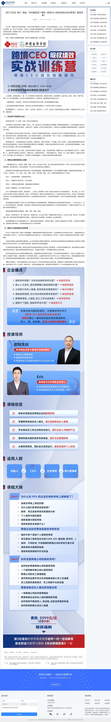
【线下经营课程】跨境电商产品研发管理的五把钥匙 (99, 18)
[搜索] (106, 3)
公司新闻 (34, 19)
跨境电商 (94, 54)
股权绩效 (26, 652)
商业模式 (103, 71)
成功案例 (44, 3)
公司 (103, 57)
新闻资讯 (64, 3)
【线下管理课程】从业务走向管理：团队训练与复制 (99, 42)
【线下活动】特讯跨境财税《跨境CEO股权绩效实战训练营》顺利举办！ (67, 663)
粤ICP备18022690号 (77, 719)
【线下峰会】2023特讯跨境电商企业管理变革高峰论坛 (99, 30)
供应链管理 (104, 64)
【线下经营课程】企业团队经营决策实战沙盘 (99, 22)
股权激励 (94, 71)
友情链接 (107, 703)
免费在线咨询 (55, 684)
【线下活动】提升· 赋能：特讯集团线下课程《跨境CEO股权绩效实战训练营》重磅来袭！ (99, 26)
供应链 (94, 68)
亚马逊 (94, 64)
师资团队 (53, 3)
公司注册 (94, 61)
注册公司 (103, 54)
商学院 (74, 3)
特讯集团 (11, 652)
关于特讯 (82, 3)
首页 (26, 3)
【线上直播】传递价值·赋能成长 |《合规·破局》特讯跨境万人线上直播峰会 (25, 663)
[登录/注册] (109, 3)
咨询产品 (33, 3)
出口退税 (103, 68)
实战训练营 (34, 652)
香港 (94, 57)
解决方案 (97, 700)
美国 (103, 61)
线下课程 (18, 652)
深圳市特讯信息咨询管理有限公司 (47, 719)
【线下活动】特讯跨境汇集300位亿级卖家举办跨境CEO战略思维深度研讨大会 (99, 34)
